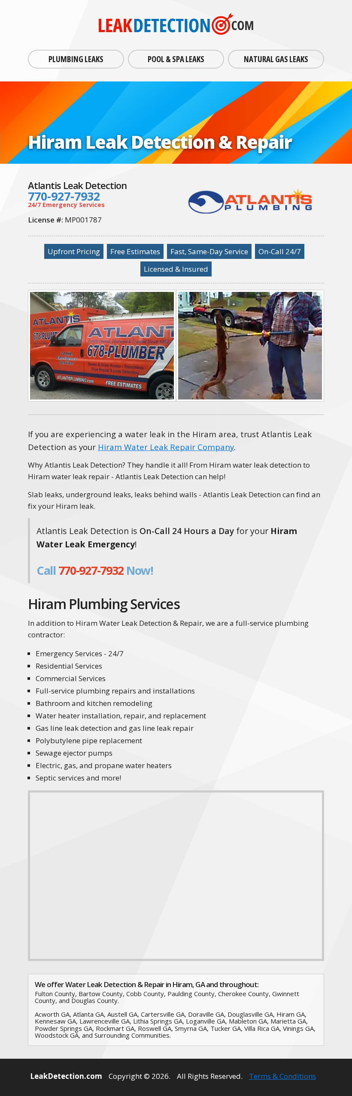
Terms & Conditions (282, 1076)
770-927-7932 (64, 196)
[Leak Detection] (176, 25)
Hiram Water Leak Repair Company (166, 446)
